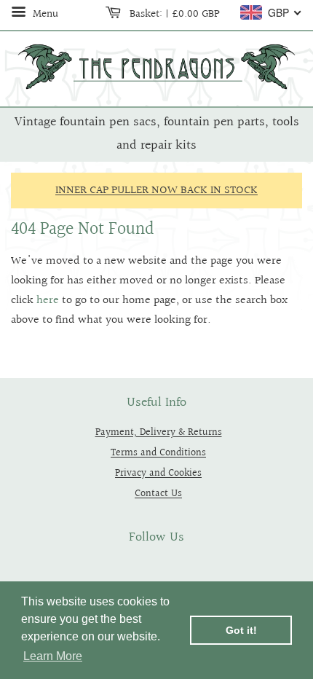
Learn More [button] (52, 656)
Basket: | (173, 14)
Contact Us (158, 493)
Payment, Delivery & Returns (158, 432)
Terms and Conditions (158, 452)
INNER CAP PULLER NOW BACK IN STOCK (156, 190)
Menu (44, 14)
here (47, 300)
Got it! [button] (241, 630)
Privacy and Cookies (158, 473)
